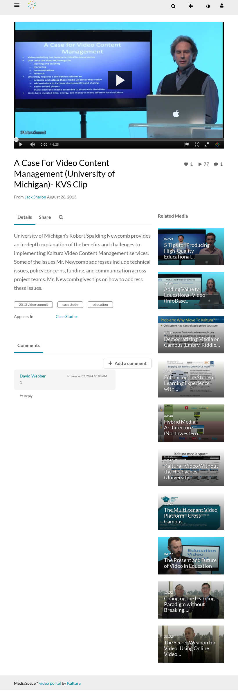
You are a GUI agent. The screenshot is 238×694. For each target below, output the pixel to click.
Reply (28, 396)
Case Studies (67, 316)
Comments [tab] (28, 345)
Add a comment (130, 363)
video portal (50, 683)
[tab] (24, 217)
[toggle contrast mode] (208, 6)
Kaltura (74, 683)
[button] (18, 5)
